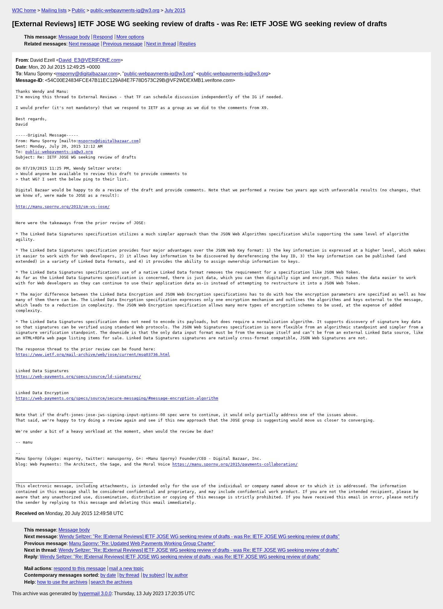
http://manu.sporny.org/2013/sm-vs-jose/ (63, 206)
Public (78, 10)
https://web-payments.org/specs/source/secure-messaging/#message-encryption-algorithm (117, 398)
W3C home (24, 10)
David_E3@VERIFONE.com (89, 60)
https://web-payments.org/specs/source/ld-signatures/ (78, 376)
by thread (129, 575)
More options (130, 36)
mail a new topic (126, 568)
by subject (154, 575)
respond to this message (80, 568)
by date (108, 575)
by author (178, 575)
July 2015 (175, 10)
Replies (187, 43)
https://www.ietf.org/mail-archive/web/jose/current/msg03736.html (93, 354)
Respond (103, 36)
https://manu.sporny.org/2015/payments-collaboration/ (235, 464)
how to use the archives (62, 582)
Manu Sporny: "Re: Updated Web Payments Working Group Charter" (142, 543)
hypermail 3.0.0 (95, 593)
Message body (74, 36)
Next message (84, 43)
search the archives (111, 582)
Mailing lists (54, 10)
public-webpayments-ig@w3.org (124, 10)
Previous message (123, 43)
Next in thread (161, 43)
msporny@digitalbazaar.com (86, 73)
